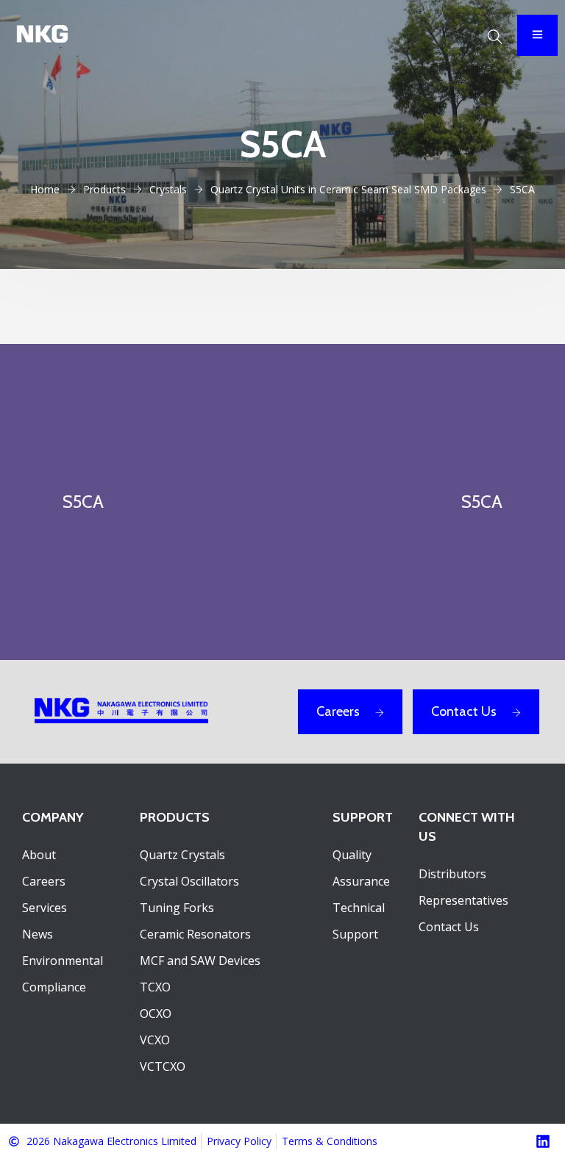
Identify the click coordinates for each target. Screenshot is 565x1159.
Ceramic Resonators (195, 934)
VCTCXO (162, 1066)
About (39, 855)
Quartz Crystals (182, 855)
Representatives (463, 900)
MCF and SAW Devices (200, 960)
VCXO (155, 1040)
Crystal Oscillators (189, 881)
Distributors (452, 874)
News (37, 934)
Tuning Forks (177, 908)
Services (44, 908)
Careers (338, 711)
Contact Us (464, 711)
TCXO (155, 987)
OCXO (155, 1013)
